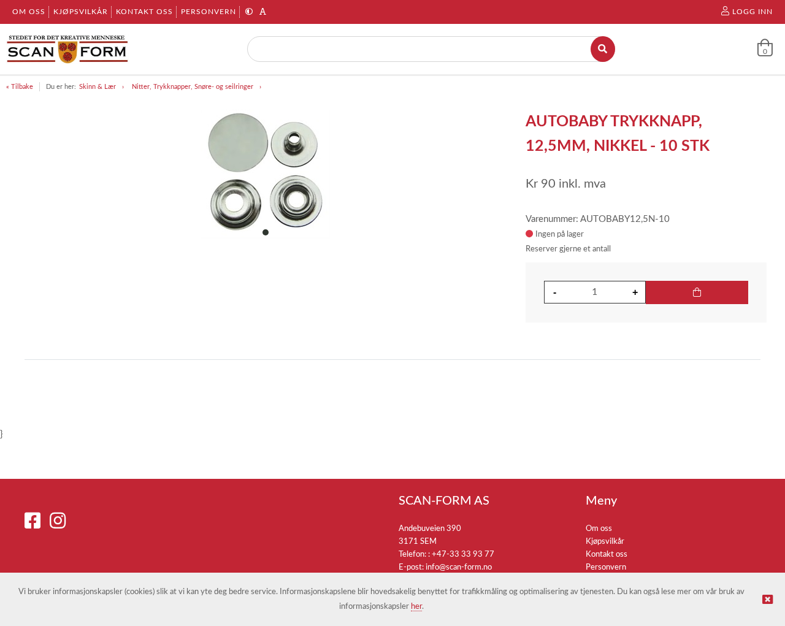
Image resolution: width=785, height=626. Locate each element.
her (416, 607)
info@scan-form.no (459, 567)
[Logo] (67, 49)
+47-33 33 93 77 (463, 555)
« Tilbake (19, 86)
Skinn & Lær (97, 86)
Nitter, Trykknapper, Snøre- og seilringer (192, 86)
